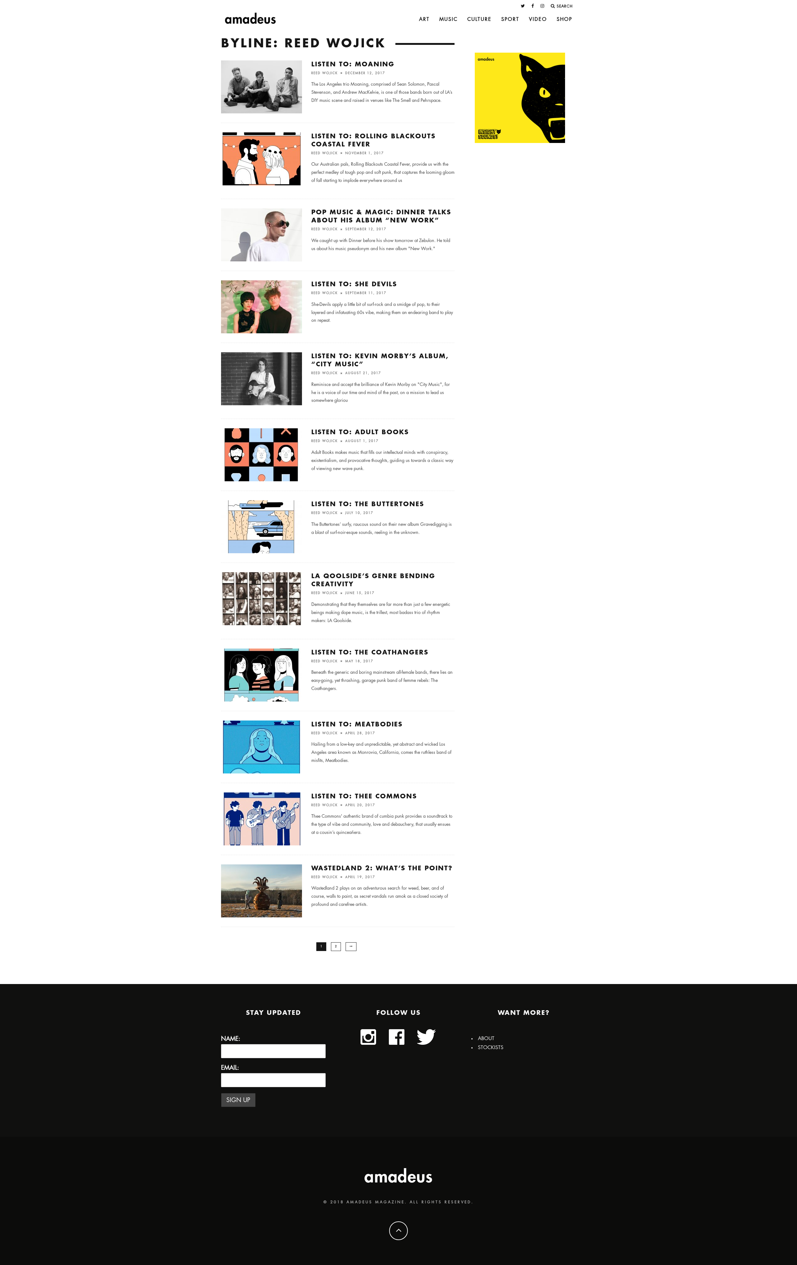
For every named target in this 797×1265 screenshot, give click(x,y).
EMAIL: (230, 1068)
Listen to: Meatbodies (357, 724)
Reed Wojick (324, 72)
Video (538, 19)
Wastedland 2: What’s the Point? (382, 868)
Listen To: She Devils (354, 284)
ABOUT (486, 1038)
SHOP (564, 19)
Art (424, 19)
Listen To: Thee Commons (364, 796)
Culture (479, 19)
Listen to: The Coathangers (369, 652)
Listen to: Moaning (352, 64)
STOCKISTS (490, 1047)
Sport (510, 19)
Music (448, 19)
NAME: (230, 1039)
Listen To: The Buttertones (367, 504)
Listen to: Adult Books (360, 432)
